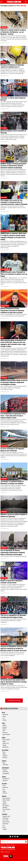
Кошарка (5, 727)
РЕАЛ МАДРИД (4, 269)
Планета (4, 761)
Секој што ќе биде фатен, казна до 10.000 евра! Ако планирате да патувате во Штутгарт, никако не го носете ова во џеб (14, 648)
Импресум (3, 845)
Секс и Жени (5, 820)
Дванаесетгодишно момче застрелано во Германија (13, 132)
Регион (4, 716)
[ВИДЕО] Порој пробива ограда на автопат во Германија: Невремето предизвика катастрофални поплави (14, 382)
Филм (4, 752)
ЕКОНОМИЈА (4, 411)
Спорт (3, 723)
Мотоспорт (5, 732)
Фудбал (4, 725)
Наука (4, 763)
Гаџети (4, 827)
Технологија (5, 764)
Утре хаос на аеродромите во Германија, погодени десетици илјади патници (13, 616)
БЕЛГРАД (3, 161)
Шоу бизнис (5, 750)
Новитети (5, 770)
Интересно (5, 780)
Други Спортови (6, 734)
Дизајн (4, 741)
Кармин (4, 796)
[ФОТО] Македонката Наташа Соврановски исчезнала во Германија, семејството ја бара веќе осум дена (12, 310)
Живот (4, 738)
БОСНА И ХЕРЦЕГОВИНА (7, 677)
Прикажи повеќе (14, 700)
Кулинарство (5, 747)
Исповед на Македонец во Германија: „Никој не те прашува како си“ (12, 66)
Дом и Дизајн (6, 805)
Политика (5, 793)
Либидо (4, 802)
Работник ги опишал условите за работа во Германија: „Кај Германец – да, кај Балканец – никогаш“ (13, 32)
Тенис (4, 731)
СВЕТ (2, 337)
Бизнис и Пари (6, 822)
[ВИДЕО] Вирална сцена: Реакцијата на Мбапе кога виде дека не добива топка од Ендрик (14, 274)
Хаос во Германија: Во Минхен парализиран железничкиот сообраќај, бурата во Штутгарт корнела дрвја (13, 552)
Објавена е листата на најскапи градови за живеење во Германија (14, 515)
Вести (3, 712)
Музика (4, 754)
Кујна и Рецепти (6, 809)
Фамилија (5, 807)
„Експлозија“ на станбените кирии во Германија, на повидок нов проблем (12, 482)
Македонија (5, 714)
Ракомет (4, 729)
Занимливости (6, 773)
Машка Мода (5, 818)
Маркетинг (8, 845)
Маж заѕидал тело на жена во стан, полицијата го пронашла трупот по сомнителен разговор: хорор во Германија (14, 202)
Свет (4, 718)
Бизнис (4, 791)
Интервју (4, 784)
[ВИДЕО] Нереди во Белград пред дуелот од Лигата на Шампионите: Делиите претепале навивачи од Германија (13, 166)
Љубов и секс (6, 743)
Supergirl (5, 829)
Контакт (13, 845)
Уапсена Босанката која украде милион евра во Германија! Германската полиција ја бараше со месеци (14, 682)
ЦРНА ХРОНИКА (5, 306)
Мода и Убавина (6, 798)
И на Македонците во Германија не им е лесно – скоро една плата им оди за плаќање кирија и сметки (13, 416)
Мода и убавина (6, 739)
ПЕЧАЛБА (3, 62)
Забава (4, 777)
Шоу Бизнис (5, 787)
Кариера (5, 804)
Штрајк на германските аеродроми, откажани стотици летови (12, 582)
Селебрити (5, 756)
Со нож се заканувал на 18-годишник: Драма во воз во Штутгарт (12, 450)
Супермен (4, 814)
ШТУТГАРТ (3, 644)
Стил (4, 789)
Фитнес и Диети (6, 800)
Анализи (4, 720)
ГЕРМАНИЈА (4, 27)
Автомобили (5, 768)
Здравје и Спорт (6, 816)
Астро (4, 811)
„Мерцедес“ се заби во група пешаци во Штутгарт (13, 99)
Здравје (4, 745)
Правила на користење (5, 852)
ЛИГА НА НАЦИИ (5, 231)
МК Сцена (5, 757)
